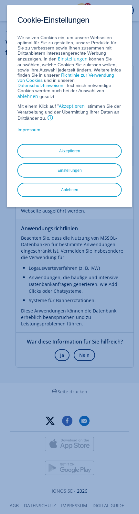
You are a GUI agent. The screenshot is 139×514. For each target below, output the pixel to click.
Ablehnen (69, 190)
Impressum (28, 129)
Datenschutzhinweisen (40, 85)
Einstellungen (73, 59)
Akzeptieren (72, 106)
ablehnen (27, 96)
